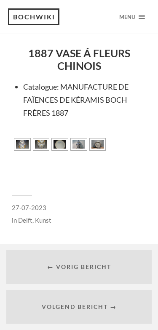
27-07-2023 (29, 207)
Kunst (43, 220)
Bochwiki (34, 17)
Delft (25, 220)
